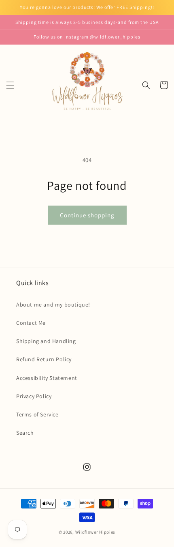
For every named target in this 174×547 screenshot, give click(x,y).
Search (25, 432)
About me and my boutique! (53, 304)
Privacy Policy (33, 396)
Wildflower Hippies (95, 532)
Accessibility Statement (46, 378)
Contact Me (31, 322)
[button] (10, 85)
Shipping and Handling (46, 341)
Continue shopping (87, 215)
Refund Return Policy (44, 359)
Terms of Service (37, 414)
